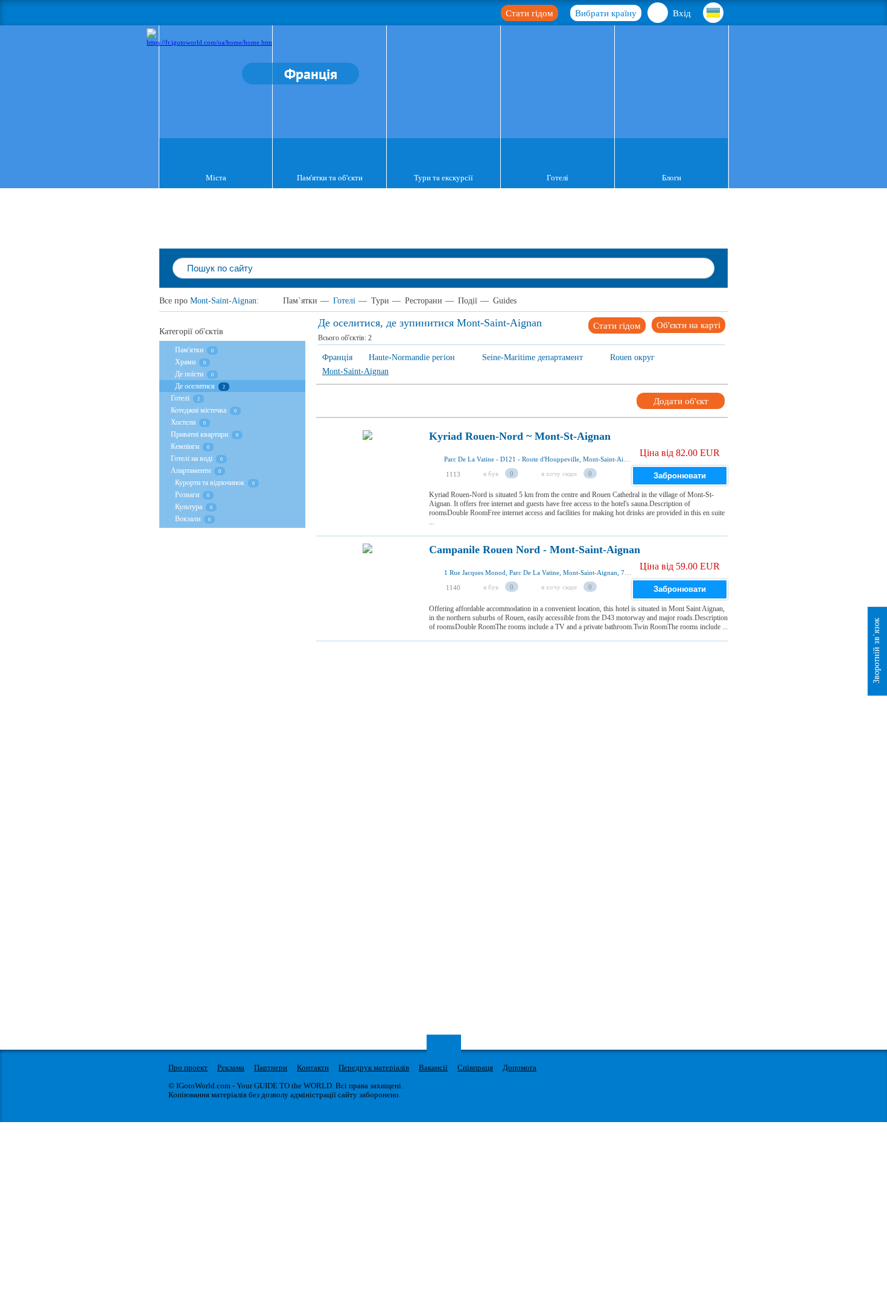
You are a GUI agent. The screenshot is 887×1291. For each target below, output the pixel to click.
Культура (189, 507)
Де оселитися (195, 386)
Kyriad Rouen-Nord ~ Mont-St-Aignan (520, 436)
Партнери (270, 1067)
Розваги (187, 494)
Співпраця (475, 1067)
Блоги (671, 177)
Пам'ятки (189, 350)
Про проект (188, 1067)
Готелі (557, 177)
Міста (216, 177)
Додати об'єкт (680, 401)
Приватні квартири (199, 434)
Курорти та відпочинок (209, 482)
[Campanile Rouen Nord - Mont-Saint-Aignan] (367, 582)
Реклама (230, 1067)
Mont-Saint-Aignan (223, 300)
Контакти (313, 1067)
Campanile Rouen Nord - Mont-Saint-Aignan (534, 549)
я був (490, 473)
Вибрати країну (606, 13)
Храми (185, 362)
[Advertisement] (535, 668)
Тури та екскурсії (443, 177)
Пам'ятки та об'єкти (330, 177)
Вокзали (187, 519)
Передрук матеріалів (374, 1067)
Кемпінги (185, 446)
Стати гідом (529, 13)
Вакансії (433, 1067)
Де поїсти (189, 374)
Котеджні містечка (198, 410)
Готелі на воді (191, 458)
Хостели (183, 422)
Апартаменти (191, 470)
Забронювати (679, 475)
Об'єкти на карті (688, 325)
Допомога (519, 1067)
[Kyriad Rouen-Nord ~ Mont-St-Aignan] (367, 468)
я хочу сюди (559, 473)
